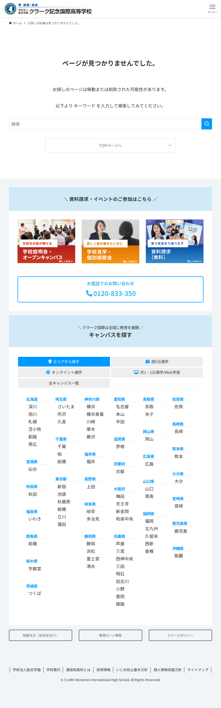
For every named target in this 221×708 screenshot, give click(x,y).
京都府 (119, 463)
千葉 (61, 446)
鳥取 (149, 406)
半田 (120, 421)
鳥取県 (148, 399)
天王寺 (122, 503)
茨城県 (31, 586)
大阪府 (119, 488)
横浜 (91, 406)
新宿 (61, 486)
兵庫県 (119, 536)
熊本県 (178, 448)
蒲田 (61, 524)
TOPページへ (110, 145)
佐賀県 (178, 399)
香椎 (149, 551)
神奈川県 (91, 399)
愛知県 (119, 399)
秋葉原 (63, 501)
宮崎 (178, 506)
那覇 (178, 555)
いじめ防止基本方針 (132, 669)
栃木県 (31, 561)
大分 (178, 481)
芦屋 (120, 543)
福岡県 (148, 513)
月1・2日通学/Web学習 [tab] (160, 372)
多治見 (93, 518)
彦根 (120, 446)
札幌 (32, 421)
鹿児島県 (179, 523)
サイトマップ (197, 669)
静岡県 (90, 536)
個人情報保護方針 (168, 669)
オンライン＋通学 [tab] (67, 372)
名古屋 (122, 406)
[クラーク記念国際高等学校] (48, 9)
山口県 (148, 481)
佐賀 (178, 406)
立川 (61, 516)
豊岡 (120, 596)
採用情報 (103, 669)
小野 (120, 588)
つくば (34, 593)
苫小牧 (34, 429)
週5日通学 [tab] (159, 361)
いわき (34, 518)
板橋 (61, 509)
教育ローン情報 (110, 635)
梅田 (120, 496)
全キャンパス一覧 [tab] (64, 383)
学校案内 (53, 669)
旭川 (32, 414)
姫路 (120, 604)
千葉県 (61, 439)
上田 (91, 486)
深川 (32, 406)
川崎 (91, 421)
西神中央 (124, 558)
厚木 (91, 429)
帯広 (32, 444)
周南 (149, 496)
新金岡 (122, 511)
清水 (91, 566)
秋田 (32, 494)
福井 (91, 461)
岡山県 (148, 431)
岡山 (149, 438)
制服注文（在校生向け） (40, 635)
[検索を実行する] (206, 124)
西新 (149, 543)
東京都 (61, 479)
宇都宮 (34, 568)
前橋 (32, 543)
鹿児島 (180, 531)
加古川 (122, 581)
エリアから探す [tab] (66, 361)
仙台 (32, 469)
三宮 (120, 551)
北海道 (31, 399)
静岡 (91, 543)
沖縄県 (178, 548)
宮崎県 (178, 498)
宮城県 (31, 461)
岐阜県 (90, 504)
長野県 (90, 479)
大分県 (178, 473)
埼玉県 (61, 399)
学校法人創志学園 (27, 669)
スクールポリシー (180, 635)
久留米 (151, 536)
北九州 (151, 528)
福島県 (31, 511)
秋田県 (31, 486)
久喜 (61, 421)
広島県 (148, 456)
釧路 (32, 436)
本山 (120, 414)
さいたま (66, 406)
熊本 (178, 456)
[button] (212, 9)
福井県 (90, 454)
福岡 (149, 521)
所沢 (61, 414)
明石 (120, 573)
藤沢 (91, 436)
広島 (149, 464)
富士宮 (93, 558)
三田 (120, 566)
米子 (149, 414)
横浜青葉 (95, 414)
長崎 (178, 431)
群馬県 (31, 536)
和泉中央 (124, 518)
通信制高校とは (78, 669)
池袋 (61, 494)
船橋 (61, 461)
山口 (149, 488)
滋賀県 (119, 439)
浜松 (91, 551)
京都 (120, 471)
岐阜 (91, 511)
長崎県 (178, 424)
